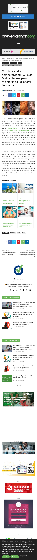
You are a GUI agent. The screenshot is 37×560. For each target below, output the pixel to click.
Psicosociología (13, 63)
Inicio (3, 58)
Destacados (13, 232)
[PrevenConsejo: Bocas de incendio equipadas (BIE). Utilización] (7, 325)
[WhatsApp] (23, 95)
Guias (23, 232)
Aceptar (6, 557)
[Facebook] (10, 95)
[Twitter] (14, 95)
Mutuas (20, 63)
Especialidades (10, 58)
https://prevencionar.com (18, 281)
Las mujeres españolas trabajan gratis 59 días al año (27, 255)
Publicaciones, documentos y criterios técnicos (12, 65)
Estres (18, 232)
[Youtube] (30, 289)
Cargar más (18, 385)
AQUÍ (23, 546)
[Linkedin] (27, 95)
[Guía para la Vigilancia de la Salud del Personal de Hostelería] (7, 378)
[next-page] (6, 332)
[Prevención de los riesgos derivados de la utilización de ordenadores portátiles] (7, 315)
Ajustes (24, 557)
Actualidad (4, 308)
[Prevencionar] (3, 90)
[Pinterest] (18, 95)
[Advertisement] (18, 423)
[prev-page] (3, 332)
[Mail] (17, 289)
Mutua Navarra (13, 128)
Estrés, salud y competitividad (19, 130)
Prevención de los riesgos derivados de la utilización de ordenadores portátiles (23, 314)
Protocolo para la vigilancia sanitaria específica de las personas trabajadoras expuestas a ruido (24, 304)
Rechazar (14, 557)
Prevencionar (9, 90)
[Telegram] (23, 289)
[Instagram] (10, 289)
